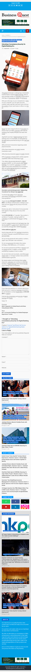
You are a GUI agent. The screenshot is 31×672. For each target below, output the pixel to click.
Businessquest (10, 668)
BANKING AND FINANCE (6, 39)
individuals (12, 170)
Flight (10, 416)
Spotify (4, 395)
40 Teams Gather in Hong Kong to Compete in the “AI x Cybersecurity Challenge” (15, 524)
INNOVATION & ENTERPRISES (7, 41)
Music (21, 393)
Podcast (25, 393)
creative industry (10, 391)
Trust (3, 201)
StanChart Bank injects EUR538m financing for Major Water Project (15, 435)
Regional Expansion (13, 418)
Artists (4, 391)
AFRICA (4, 437)
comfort (6, 106)
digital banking (19, 94)
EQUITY (14, 201)
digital (24, 161)
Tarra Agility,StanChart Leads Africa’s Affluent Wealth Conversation (15, 475)
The (3, 93)
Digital (19, 192)
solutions (4, 132)
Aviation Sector (19, 415)
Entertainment (18, 391)
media (3, 256)
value (17, 154)
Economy (5, 438)
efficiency (24, 98)
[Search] (23, 31)
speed (17, 98)
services (4, 163)
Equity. (11, 298)
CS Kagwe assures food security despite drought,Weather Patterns (15, 491)
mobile (18, 149)
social (8, 168)
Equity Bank (19, 292)
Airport (8, 415)
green (9, 223)
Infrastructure (21, 438)
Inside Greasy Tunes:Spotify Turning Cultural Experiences (15, 388)
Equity (3, 129)
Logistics (24, 440)
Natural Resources (14, 442)
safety (11, 194)
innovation (24, 129)
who (3, 168)
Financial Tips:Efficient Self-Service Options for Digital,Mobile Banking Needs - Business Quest (14, 326)
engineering (13, 168)
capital (13, 225)
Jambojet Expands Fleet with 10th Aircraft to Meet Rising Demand (15, 467)
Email (4, 362)
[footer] (15, 22)
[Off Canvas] (3, 30)
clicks (27, 101)
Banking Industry (15, 437)
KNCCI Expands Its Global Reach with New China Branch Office (14, 306)
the (3, 106)
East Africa (5, 416)
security (20, 296)
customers (18, 96)
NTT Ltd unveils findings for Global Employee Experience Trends (15, 312)
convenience (12, 98)
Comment (5, 337)
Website (4, 367)
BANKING (9, 437)
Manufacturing (6, 442)
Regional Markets (22, 418)
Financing (10, 438)
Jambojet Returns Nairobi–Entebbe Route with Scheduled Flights (15, 412)
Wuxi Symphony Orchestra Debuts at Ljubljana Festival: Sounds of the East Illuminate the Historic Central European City (15, 575)
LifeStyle (17, 393)
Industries (15, 438)
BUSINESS (14, 39)
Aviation (12, 415)
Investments (5, 418)
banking (13, 196)
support (8, 293)
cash (22, 158)
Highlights (19, 39)
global (6, 93)
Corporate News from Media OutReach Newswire (13, 530)
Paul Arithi (6, 48)
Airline (4, 415)
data (5, 140)
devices (24, 248)
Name (4, 356)
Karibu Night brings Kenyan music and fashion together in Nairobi (14, 459)
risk (3, 265)
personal (20, 194)
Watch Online (27, 31)
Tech (16, 41)
